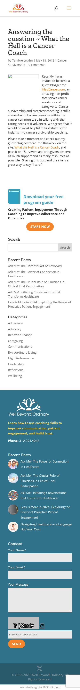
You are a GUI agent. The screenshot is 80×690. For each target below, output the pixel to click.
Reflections (15, 370)
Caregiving (15, 341)
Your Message (18, 584)
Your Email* (16, 567)
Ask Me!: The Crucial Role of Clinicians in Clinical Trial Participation (36, 284)
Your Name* (17, 550)
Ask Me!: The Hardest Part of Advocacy (35, 266)
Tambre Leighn (22, 60)
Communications (20, 346)
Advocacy (14, 329)
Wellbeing (15, 376)
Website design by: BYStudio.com (40, 687)
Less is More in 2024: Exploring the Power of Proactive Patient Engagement (39, 304)
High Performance (21, 358)
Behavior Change (20, 335)
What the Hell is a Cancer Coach (37, 147)
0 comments (37, 65)
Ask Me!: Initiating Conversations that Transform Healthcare (34, 294)
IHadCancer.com (53, 89)
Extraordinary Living (22, 352)
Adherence (15, 323)
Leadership (16, 364)
